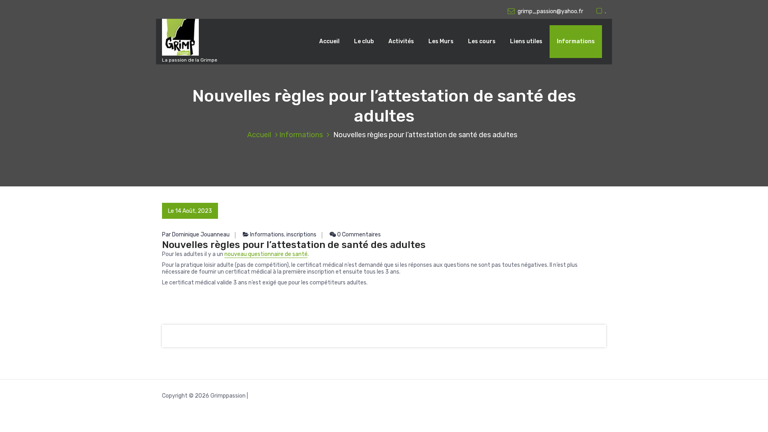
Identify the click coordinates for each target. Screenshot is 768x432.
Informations (576, 41)
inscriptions (301, 234)
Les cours (482, 41)
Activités (401, 41)
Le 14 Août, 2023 (190, 211)
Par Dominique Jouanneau (196, 234)
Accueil (329, 41)
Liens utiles (526, 41)
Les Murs (441, 41)
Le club (364, 41)
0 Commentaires (358, 234)
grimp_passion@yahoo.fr (550, 11)
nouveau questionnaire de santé (266, 254)
